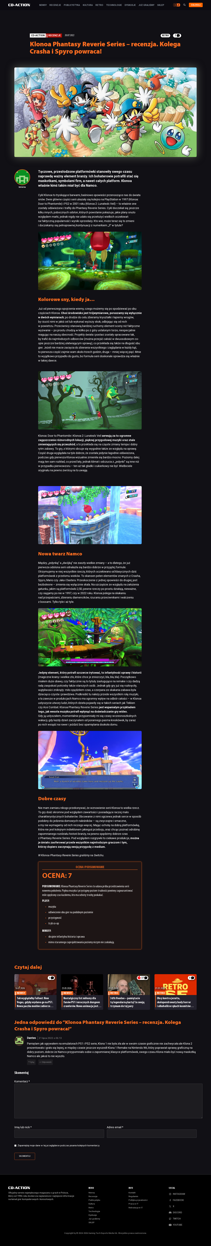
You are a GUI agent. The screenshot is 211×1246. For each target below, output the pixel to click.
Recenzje (55, 5)
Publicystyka (72, 5)
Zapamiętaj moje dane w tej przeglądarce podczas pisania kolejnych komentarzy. (59, 1145)
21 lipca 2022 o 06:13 (50, 1038)
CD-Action (38, 35)
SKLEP (160, 5)
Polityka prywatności (138, 1200)
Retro (99, 5)
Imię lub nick (23, 1127)
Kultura (88, 5)
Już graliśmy (146, 5)
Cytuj (32, 1062)
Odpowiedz (47, 1062)
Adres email (115, 1127)
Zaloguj (195, 5)
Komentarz (22, 1081)
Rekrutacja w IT (136, 1207)
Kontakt (132, 1193)
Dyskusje (130, 5)
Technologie (114, 5)
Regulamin (133, 1196)
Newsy (43, 5)
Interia (22, 187)
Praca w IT (133, 1204)
